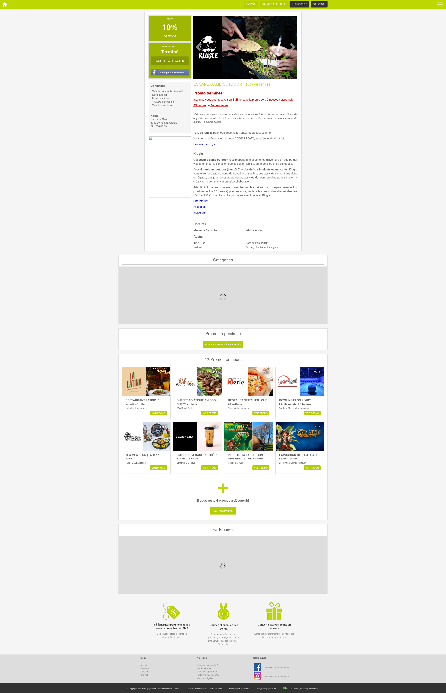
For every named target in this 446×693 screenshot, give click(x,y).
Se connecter (219, 105)
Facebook (199, 207)
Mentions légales (205, 678)
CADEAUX (251, 4)
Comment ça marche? (207, 664)
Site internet (200, 201)
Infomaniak (245, 688)
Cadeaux (144, 668)
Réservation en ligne (204, 144)
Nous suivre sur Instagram (277, 676)
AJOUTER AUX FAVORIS (170, 61)
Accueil (143, 664)
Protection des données (208, 674)
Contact (144, 674)
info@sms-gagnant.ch (266, 688)
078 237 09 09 (292, 688)
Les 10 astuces (204, 668)
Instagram (199, 212)
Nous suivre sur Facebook (277, 667)
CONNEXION (319, 4)
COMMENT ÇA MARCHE (274, 4)
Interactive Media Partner (168, 688)
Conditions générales (207, 671)
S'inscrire (199, 105)
